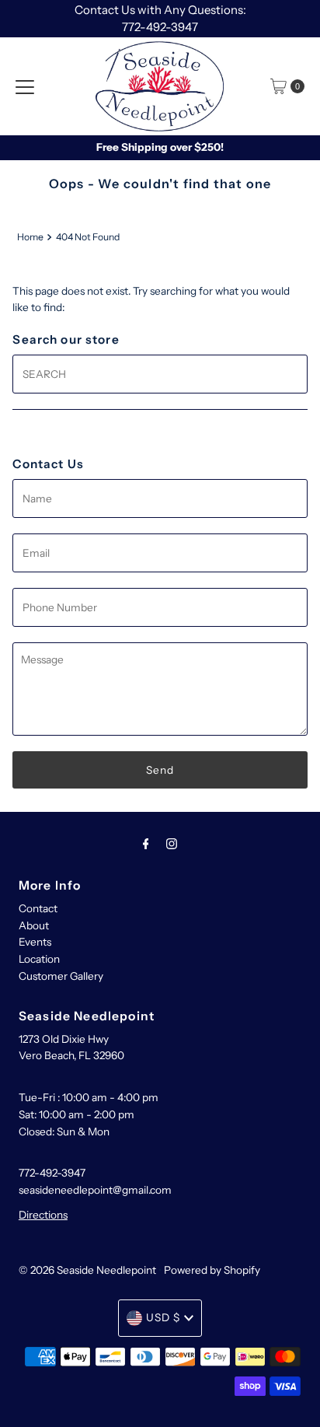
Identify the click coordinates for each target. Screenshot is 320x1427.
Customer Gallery (61, 976)
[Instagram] (171, 843)
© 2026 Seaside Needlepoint (87, 1270)
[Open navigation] (25, 86)
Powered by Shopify (212, 1270)
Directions (43, 1214)
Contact (38, 908)
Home (30, 237)
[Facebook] (146, 843)
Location (39, 959)
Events (35, 942)
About (34, 925)
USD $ (163, 1317)
